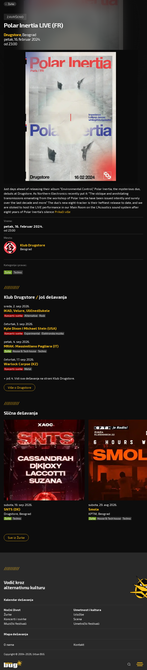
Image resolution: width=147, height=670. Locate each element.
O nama (9, 644)
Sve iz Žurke (16, 537)
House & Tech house (24, 351)
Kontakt (79, 644)
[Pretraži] (129, 664)
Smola (93, 509)
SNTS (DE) (12, 509)
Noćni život (12, 610)
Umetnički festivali (86, 623)
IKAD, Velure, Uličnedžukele (27, 310)
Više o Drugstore (19, 387)
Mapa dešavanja (16, 634)
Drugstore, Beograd (17, 513)
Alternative (31, 315)
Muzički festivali (15, 623)
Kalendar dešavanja (18, 599)
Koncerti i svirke (14, 315)
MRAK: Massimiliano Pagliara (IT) (31, 346)
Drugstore (12, 34)
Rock (42, 315)
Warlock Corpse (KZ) (21, 364)
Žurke (11, 4)
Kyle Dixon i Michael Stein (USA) (30, 328)
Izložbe (79, 614)
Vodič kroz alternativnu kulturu (24, 585)
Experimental (32, 333)
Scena (78, 619)
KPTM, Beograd (99, 513)
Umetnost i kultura (87, 610)
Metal (27, 369)
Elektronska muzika (53, 333)
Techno (18, 272)
